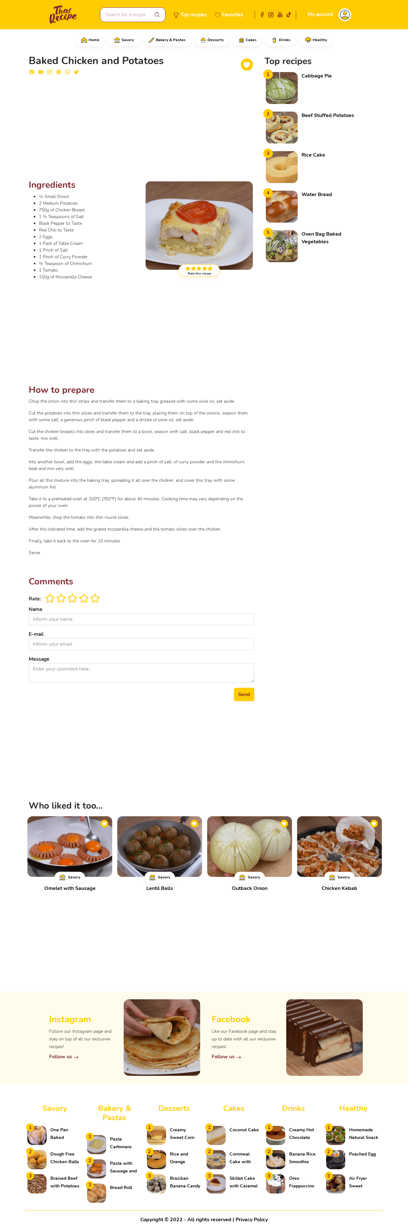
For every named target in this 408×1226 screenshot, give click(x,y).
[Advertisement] (141, 130)
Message (39, 659)
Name (35, 609)
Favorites (232, 14)
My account (320, 14)
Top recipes (193, 14)
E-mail (36, 634)
